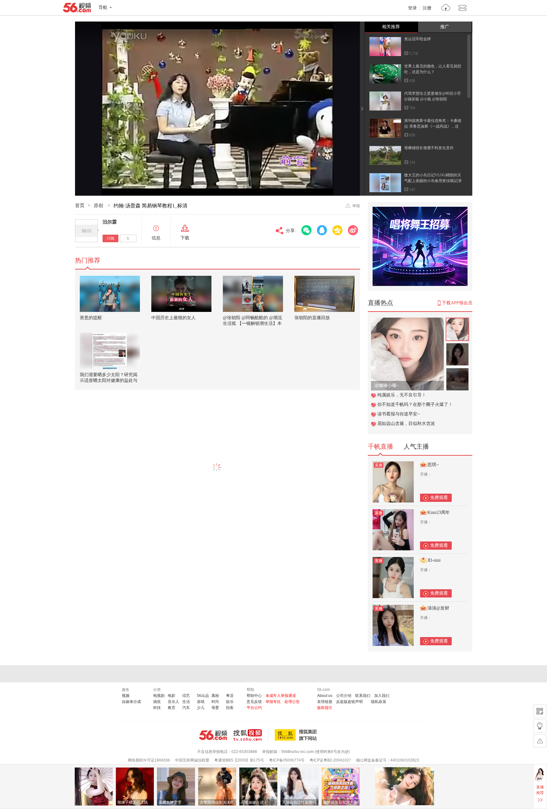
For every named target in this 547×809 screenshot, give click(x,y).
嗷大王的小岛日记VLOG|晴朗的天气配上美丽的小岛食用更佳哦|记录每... (433, 181)
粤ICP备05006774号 (287, 760)
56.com (77, 9)
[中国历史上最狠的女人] (181, 294)
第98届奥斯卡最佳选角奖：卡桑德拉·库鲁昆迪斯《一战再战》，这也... (432, 126)
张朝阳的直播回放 (312, 317)
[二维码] (539, 711)
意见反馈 (254, 701)
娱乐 (230, 701)
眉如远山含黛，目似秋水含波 (406, 423)
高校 (215, 695)
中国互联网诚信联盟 (192, 760)
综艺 (186, 695)
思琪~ (433, 464)
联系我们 (362, 695)
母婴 (215, 707)
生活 (186, 701)
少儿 (200, 707)
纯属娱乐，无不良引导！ (401, 395)
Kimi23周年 (438, 512)
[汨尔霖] (86, 230)
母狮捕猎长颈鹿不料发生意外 (429, 148)
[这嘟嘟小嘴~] (407, 321)
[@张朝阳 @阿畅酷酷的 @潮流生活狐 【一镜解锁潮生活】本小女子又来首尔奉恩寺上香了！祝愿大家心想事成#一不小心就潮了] (253, 294)
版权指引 (324, 707)
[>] (445, 8)
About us (324, 695)
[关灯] (539, 726)
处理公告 (292, 701)
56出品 (203, 695)
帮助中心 (254, 695)
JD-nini (434, 560)
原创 (99, 205)
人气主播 (416, 446)
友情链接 (324, 701)
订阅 (110, 238)
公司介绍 (343, 695)
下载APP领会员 (457, 302)
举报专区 (273, 701)
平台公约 (254, 707)
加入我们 (381, 695)
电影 (171, 695)
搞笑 (157, 701)
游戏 (200, 701)
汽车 (186, 707)
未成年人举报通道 (281, 695)
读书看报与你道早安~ (398, 414)
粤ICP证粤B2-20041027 (330, 760)
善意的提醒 (91, 317)
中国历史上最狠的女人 (173, 317)
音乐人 (173, 701)
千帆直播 (380, 446)
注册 (427, 8)
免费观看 (439, 497)
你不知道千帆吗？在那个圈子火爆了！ (415, 404)
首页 (80, 205)
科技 (157, 707)
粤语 (230, 695)
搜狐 (297, 735)
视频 (125, 695)
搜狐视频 (250, 735)
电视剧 (159, 695)
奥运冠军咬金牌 (417, 39)
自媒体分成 (131, 701)
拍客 (230, 707)
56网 (213, 735)
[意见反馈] (539, 741)
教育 (171, 707)
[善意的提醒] (110, 294)
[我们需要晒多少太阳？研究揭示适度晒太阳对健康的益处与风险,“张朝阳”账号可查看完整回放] (110, 351)
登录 (412, 8)
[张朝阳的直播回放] (324, 294)
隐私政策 (378, 701)
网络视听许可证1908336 (149, 760)
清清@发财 (438, 608)
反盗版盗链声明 (349, 701)
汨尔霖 (110, 221)
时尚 (215, 701)
